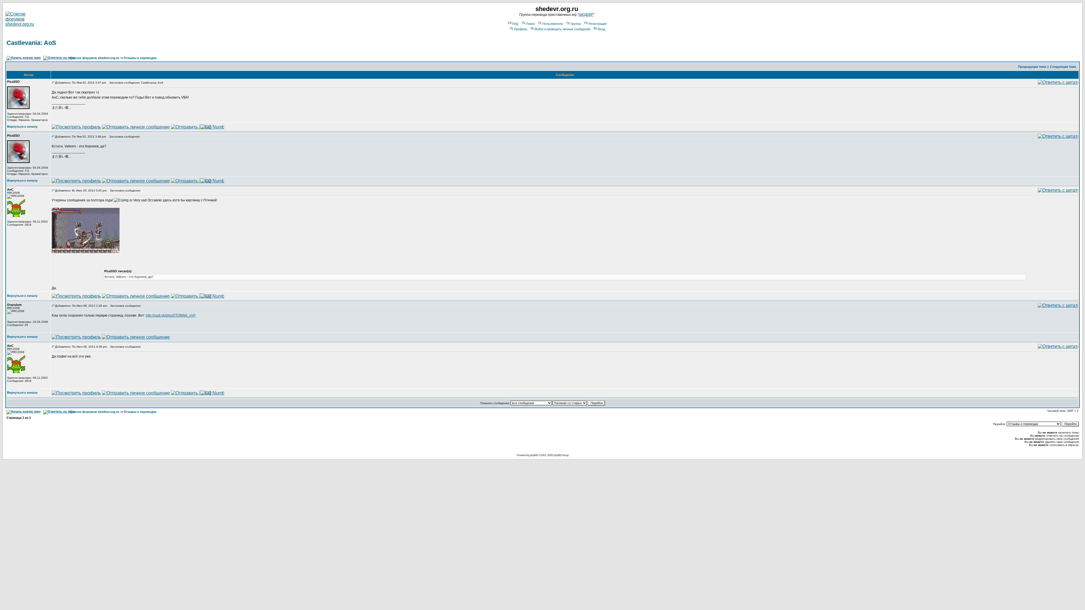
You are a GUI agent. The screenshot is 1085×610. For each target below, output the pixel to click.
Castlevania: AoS (31, 42)
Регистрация (598, 23)
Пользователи (552, 23)
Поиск (530, 23)
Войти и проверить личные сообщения (562, 29)
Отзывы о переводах (140, 58)
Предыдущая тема (1032, 66)
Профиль (520, 29)
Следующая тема (1063, 66)
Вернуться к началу (22, 126)
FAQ (515, 23)
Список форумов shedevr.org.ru (94, 58)
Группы (575, 23)
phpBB (534, 455)
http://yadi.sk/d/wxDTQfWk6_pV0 (171, 315)
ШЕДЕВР (586, 15)
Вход (601, 29)
